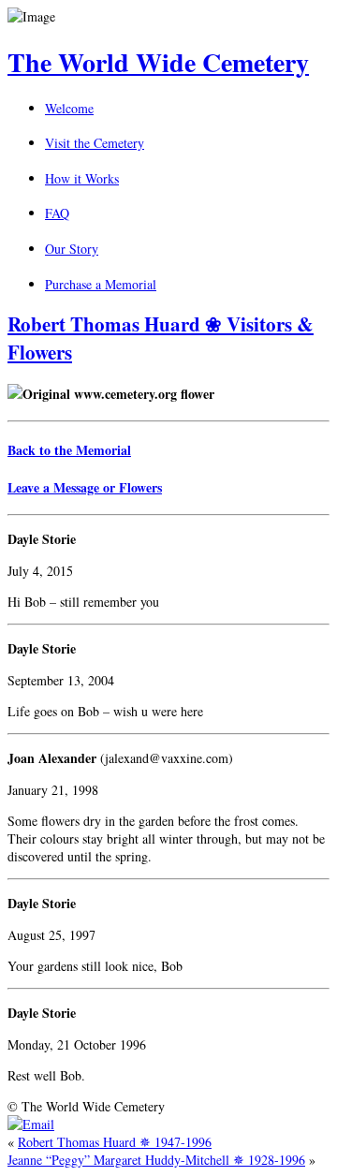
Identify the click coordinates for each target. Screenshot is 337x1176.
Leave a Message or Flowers (84, 487)
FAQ (57, 213)
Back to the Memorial (69, 450)
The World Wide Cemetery (158, 62)
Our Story (71, 248)
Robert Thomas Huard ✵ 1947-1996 (115, 1142)
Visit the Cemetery (94, 143)
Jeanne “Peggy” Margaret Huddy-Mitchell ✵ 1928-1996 (156, 1160)
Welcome (69, 108)
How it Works (82, 178)
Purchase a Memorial (100, 284)
